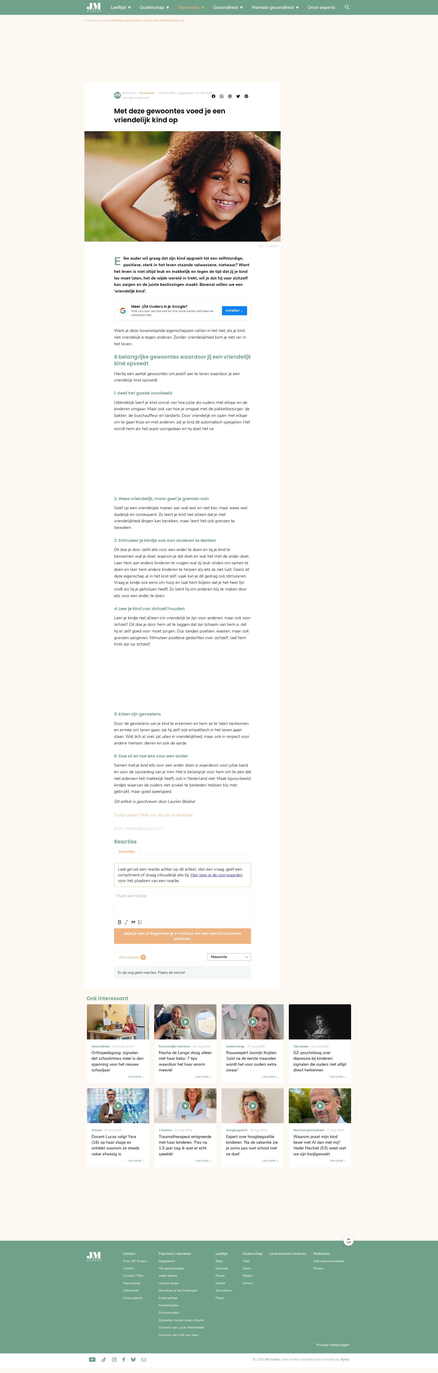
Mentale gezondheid (273, 7)
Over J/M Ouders (135, 1261)
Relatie (247, 1276)
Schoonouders (169, 1312)
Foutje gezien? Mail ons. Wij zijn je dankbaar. (154, 815)
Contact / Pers (133, 1276)
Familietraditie (168, 1305)
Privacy (318, 1268)
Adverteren (131, 1290)
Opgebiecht (167, 1261)
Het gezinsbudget (171, 1268)
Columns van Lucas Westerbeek (181, 1327)
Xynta (345, 1359)
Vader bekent (168, 1276)
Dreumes (222, 1268)
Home (88, 20)
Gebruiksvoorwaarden (328, 1261)
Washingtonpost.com (144, 828)
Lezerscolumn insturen (287, 1253)
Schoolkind (223, 1290)
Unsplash (272, 246)
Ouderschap (152, 7)
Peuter (220, 1276)
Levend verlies (169, 1283)
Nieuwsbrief (131, 1283)
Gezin (247, 1268)
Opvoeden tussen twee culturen (181, 1320)
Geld (246, 1261)
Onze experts (321, 7)
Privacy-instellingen (332, 1345)
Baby (219, 1261)
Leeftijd (118, 7)
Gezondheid (225, 7)
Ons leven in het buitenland (178, 1290)
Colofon (128, 1268)
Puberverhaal (168, 1298)
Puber (220, 1298)
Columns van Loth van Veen (178, 1335)
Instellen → (235, 310)
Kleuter (221, 1283)
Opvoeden (188, 7)
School (248, 1283)
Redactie (129, 93)
